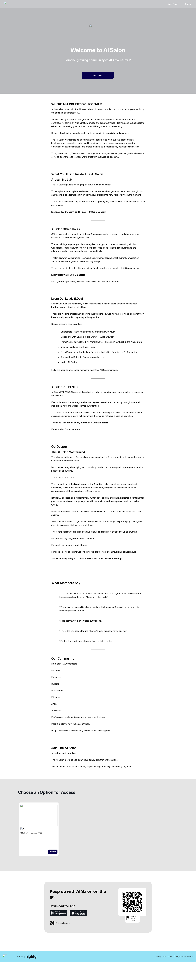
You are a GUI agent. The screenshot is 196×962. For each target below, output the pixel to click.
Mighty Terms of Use (164, 956)
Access (53, 852)
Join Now (172, 4)
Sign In (188, 4)
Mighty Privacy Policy (184, 956)
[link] (38, 829)
